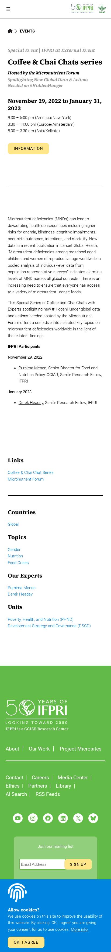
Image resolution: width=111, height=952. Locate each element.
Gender (14, 549)
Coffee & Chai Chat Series (31, 472)
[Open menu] (8, 9)
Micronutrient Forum (26, 479)
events (27, 31)
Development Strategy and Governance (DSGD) (49, 625)
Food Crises (18, 562)
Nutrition (15, 556)
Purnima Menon (32, 368)
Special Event (23, 50)
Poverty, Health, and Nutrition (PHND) (41, 619)
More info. (80, 929)
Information (28, 148)
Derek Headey (31, 402)
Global (13, 524)
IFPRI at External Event (68, 50)
